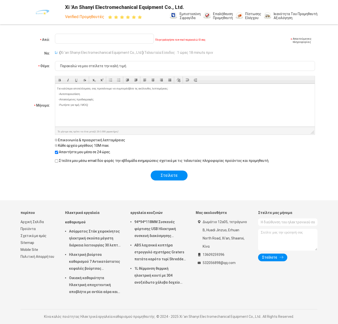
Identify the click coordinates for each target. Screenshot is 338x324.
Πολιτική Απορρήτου (37, 257)
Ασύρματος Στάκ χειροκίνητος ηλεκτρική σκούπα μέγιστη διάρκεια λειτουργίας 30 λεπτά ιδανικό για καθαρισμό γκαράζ (94, 239)
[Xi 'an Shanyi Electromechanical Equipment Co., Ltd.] (42, 12)
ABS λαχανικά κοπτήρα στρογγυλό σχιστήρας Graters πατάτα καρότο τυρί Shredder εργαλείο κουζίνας (159, 253)
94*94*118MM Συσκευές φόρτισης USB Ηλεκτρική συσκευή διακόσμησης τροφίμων (155, 229)
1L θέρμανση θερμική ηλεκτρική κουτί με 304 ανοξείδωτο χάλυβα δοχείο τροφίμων (157, 276)
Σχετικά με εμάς (34, 236)
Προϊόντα (28, 229)
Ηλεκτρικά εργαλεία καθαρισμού (82, 217)
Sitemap (27, 243)
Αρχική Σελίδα (32, 222)
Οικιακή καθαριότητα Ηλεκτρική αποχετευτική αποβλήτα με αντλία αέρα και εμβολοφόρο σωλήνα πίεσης (93, 285)
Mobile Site (29, 250)
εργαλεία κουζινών (146, 213)
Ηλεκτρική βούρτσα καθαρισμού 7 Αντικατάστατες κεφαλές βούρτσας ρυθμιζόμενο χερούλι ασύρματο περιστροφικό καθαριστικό (94, 262)
